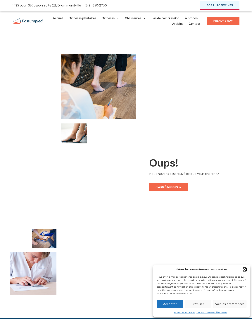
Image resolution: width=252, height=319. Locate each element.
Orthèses (108, 18)
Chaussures (133, 18)
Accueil (58, 18)
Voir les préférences (229, 304)
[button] (244, 269)
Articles (177, 24)
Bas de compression (165, 18)
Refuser (198, 304)
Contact (194, 24)
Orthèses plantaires (82, 18)
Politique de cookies (184, 312)
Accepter (170, 304)
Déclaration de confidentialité (211, 312)
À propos (191, 18)
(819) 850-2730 (96, 5)
